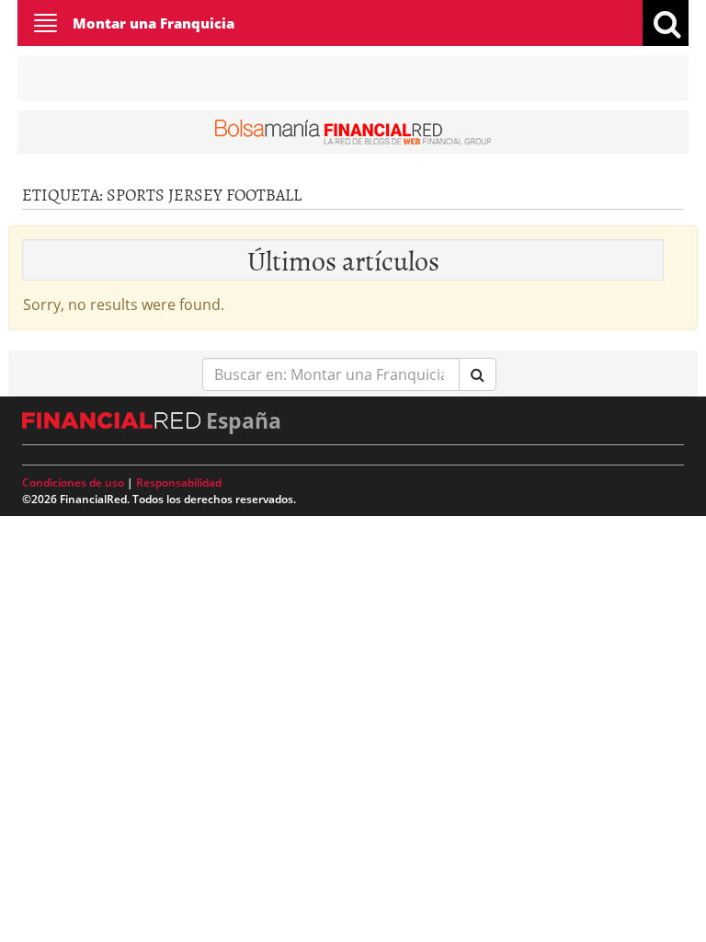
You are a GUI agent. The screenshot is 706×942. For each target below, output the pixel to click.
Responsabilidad (179, 482)
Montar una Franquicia (153, 23)
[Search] (477, 375)
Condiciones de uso (73, 482)
